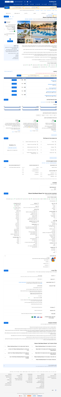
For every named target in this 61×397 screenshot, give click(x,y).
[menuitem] (54, 4)
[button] (10, 40)
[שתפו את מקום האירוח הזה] (10, 16)
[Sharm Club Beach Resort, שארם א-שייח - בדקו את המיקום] (56, 19)
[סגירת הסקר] (5, 256)
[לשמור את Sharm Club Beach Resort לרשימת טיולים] (13, 16)
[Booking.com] (52, 1)
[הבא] (4, 29)
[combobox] (47, 7)
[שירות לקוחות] (25, 2)
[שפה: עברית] (27, 2)
